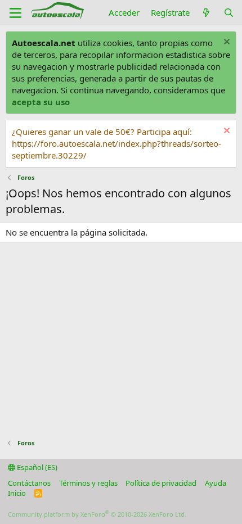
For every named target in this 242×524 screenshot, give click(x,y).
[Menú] (15, 13)
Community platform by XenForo (97, 514)
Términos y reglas (88, 483)
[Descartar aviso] (225, 43)
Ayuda (215, 483)
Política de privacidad (161, 483)
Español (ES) (36, 467)
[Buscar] (229, 12)
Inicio (17, 493)
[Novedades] (206, 12)
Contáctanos (29, 483)
